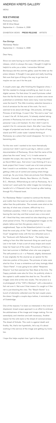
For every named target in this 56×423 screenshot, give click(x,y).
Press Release (29, 32)
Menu (6, 9)
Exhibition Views (11, 32)
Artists (43, 32)
